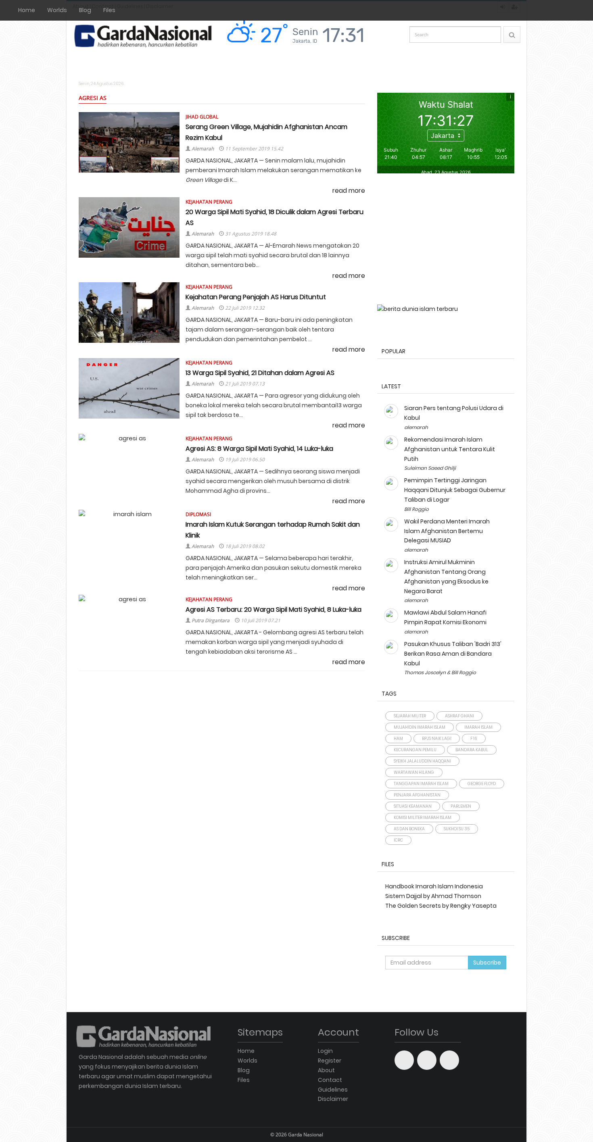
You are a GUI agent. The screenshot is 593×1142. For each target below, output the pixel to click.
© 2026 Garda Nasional (296, 1134)
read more (348, 190)
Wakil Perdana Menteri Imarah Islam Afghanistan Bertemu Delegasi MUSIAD (447, 531)
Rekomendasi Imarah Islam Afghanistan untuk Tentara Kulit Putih (449, 449)
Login (325, 1051)
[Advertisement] (445, 239)
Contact (330, 1080)
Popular (393, 351)
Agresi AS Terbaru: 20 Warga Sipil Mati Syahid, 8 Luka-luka (273, 609)
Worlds (57, 10)
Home (26, 10)
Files (109, 10)
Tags (389, 694)
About (326, 1070)
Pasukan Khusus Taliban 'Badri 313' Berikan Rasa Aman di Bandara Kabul (452, 653)
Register (329, 1061)
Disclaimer (333, 1099)
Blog (85, 10)
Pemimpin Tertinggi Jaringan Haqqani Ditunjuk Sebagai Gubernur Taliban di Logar (454, 490)
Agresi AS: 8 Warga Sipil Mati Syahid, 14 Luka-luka (259, 448)
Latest (391, 386)
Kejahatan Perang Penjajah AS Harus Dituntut (256, 297)
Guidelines (333, 1090)
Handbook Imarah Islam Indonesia (434, 886)
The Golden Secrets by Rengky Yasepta (441, 906)
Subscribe (396, 938)
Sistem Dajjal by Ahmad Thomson (433, 896)
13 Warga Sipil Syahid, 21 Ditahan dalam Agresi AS (260, 372)
